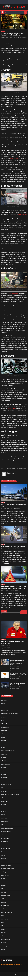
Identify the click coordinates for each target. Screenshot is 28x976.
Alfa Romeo (5, 710)
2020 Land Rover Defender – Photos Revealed (18, 684)
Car (7, 468)
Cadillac (4, 744)
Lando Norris (5, 845)
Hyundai (4, 811)
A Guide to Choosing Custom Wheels (5, 611)
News (3, 882)
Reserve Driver (6, 895)
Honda (4, 804)
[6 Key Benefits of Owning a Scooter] (14, 534)
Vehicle (2, 31)
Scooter (4, 902)
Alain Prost (5, 707)
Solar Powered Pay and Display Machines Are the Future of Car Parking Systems (17, 662)
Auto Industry (5, 724)
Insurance (4, 818)
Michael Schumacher (8, 868)
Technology (5, 919)
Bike (3, 734)
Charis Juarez (13, 37)
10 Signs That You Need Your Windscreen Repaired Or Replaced (24, 611)
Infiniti (3, 814)
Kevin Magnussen (7, 831)
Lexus (3, 852)
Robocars (4, 899)
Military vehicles (6, 872)
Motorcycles (5, 875)
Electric (4, 774)
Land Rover (5, 841)
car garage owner (13, 293)
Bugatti (4, 740)
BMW (3, 737)
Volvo (3, 949)
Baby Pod (4, 730)
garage (16, 468)
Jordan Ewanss (16, 508)
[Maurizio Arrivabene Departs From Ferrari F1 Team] (14, 629)
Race (3, 889)
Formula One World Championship (11, 794)
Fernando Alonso (6, 784)
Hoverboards (5, 808)
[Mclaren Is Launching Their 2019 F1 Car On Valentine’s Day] (5, 675)
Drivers (4, 771)
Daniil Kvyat (5, 761)
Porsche (4, 885)
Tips (3, 922)
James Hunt (5, 821)
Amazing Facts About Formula (10, 714)
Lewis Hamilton (6, 848)
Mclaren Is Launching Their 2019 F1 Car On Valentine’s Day (18, 674)
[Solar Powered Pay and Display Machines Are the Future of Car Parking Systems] (5, 662)
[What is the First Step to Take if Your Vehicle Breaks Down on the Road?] (14, 574)
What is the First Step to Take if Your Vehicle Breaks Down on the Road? (13, 587)
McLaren (4, 862)
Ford (3, 788)
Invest (20, 468)
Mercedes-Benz (6, 865)
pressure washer (22, 214)
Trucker (4, 932)
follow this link (14, 158)
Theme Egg (24, 974)
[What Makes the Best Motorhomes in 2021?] (14, 492)
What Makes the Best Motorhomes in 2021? (13, 505)
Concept (4, 757)
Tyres (3, 936)
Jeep (3, 825)
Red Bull (4, 892)
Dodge (4, 767)
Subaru (4, 909)
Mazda (4, 858)
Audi (3, 720)
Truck (3, 929)
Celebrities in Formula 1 (8, 751)
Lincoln (4, 855)
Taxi (3, 915)
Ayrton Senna (5, 727)
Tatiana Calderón (7, 912)
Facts (3, 781)
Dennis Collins (6, 764)
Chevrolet (4, 754)
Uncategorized (6, 939)
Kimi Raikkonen (6, 835)
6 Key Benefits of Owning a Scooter (13, 546)
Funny (3, 798)
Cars (3, 747)
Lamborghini (5, 838)
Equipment (11, 468)
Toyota (4, 926)
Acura (3, 703)
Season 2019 (5, 905)
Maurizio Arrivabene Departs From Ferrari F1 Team (12, 642)
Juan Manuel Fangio (7, 828)
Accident (4, 700)
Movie (3, 878)
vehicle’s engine (12, 408)
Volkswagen (5, 946)
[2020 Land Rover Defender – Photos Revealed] (5, 685)
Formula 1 (3, 639)
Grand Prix (5, 801)
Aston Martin (5, 717)
